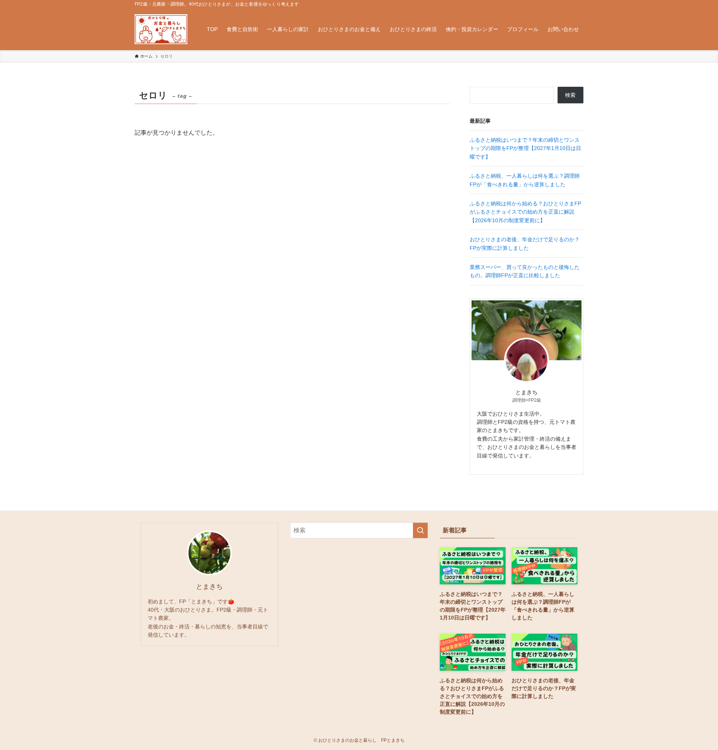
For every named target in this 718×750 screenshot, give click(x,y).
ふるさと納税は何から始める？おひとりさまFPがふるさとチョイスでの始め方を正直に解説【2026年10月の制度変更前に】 (525, 211)
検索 (570, 95)
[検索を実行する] (420, 530)
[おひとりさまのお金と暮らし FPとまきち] (161, 29)
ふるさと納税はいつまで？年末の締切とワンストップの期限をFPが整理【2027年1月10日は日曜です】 (525, 148)
